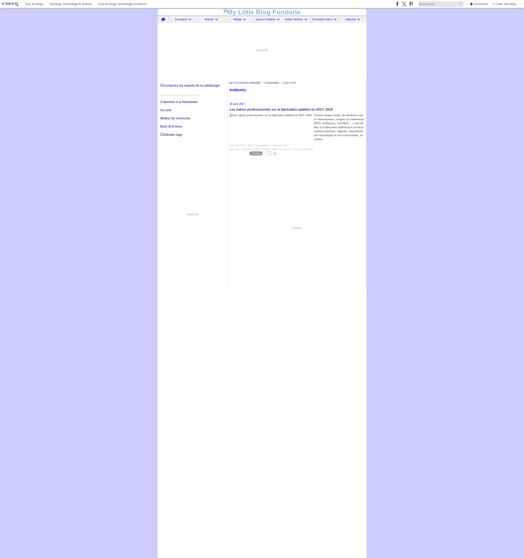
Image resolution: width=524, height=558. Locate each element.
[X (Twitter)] (404, 4)
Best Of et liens (171, 126)
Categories (271, 83)
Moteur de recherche (175, 118)
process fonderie (266, 19)
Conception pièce (322, 19)
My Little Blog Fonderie (245, 83)
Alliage (238, 19)
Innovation (181, 19)
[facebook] (397, 4)
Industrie (351, 19)
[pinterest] (410, 4)
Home (163, 17)
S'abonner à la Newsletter (179, 102)
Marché (209, 19)
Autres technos (294, 19)
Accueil (165, 110)
